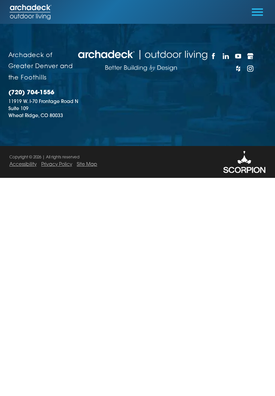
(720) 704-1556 (31, 93)
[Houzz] (238, 68)
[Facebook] (213, 56)
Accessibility (23, 164)
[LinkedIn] (226, 56)
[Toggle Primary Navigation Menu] (257, 12)
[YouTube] (238, 56)
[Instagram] (250, 68)
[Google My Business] (250, 56)
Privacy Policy (56, 164)
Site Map (87, 164)
